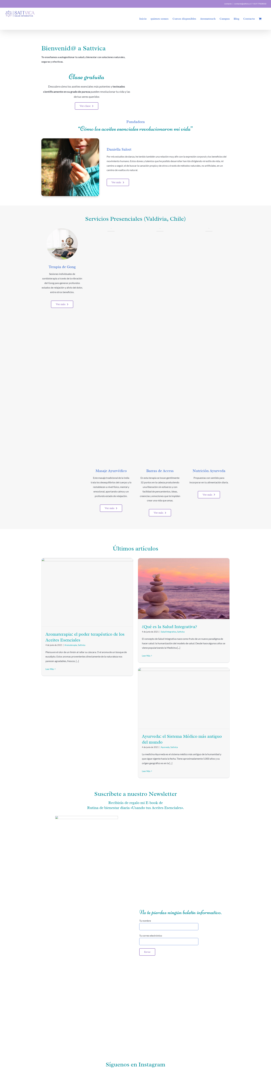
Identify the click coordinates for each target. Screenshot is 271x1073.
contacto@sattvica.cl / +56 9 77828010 (250, 4)
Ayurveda (165, 747)
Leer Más (49, 669)
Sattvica (81, 645)
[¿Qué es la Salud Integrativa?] (183, 588)
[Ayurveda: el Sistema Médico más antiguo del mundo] (183, 698)
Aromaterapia (70, 645)
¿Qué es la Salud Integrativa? (169, 626)
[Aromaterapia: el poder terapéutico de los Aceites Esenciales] (87, 592)
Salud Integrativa (168, 631)
